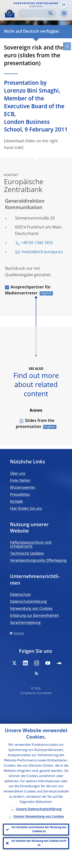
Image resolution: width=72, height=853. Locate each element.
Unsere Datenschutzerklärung (39, 809)
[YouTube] (48, 663)
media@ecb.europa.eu (42, 252)
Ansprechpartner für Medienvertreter (28, 290)
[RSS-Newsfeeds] (36, 673)
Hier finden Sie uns (26, 508)
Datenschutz (20, 594)
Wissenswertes (22, 487)
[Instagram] (36, 663)
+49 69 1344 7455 (37, 243)
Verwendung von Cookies (31, 608)
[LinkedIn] (25, 663)
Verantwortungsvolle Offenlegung (38, 560)
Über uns (17, 473)
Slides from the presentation (35, 424)
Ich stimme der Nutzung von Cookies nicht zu (39, 843)
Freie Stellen (20, 480)
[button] (64, 5)
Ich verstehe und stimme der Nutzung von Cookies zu (39, 829)
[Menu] (64, 13)
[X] (14, 663)
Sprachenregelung (25, 623)
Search (50, 13)
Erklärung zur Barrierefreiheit (34, 616)
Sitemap (19, 633)
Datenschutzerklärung (28, 601)
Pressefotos (20, 494)
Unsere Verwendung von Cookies (38, 816)
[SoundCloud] (59, 663)
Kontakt (16, 501)
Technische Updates (27, 553)
